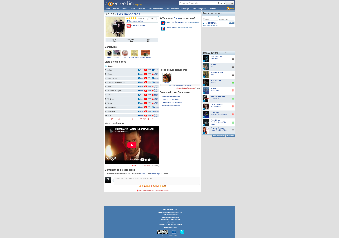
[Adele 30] (206, 64)
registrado (143, 174)
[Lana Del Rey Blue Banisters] (206, 104)
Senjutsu (214, 82)
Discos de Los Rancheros (171, 96)
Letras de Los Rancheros (170, 99)
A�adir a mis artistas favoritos (182, 22)
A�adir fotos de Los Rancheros (180, 85)
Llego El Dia (215, 98)
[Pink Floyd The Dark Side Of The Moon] (206, 120)
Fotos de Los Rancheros (186, 88)
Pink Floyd (215, 120)
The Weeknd (216, 56)
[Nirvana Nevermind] (206, 88)
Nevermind (215, 90)
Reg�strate (211, 23)
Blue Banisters (216, 106)
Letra (141, 70)
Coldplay (215, 112)
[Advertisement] (180, 50)
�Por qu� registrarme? (210, 25)
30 (212, 66)
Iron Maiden (216, 80)
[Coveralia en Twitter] (182, 232)
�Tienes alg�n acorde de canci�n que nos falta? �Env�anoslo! (132, 119)
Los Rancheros (128, 14)
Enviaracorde (156, 74)
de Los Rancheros (184, 18)
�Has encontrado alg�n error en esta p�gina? (153, 190)
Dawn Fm (214, 58)
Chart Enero (230, 135)
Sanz (212, 74)
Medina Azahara (218, 96)
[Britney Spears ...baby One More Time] (206, 128)
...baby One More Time (219, 130)
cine (232, 8)
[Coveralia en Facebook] (174, 232)
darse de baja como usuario (170, 219)
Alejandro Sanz (217, 72)
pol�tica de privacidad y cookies (170, 224)
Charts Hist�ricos (218, 135)
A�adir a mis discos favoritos (178, 28)
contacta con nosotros (171, 215)
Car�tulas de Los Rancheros (172, 102)
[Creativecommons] (162, 232)
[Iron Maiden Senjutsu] (206, 80)
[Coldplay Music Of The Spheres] (206, 112)
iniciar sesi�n (155, 174)
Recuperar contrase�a (227, 17)
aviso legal (170, 222)
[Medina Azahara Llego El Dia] (206, 96)
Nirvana (214, 88)
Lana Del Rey (217, 104)
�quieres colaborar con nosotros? (170, 212)
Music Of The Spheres (219, 114)
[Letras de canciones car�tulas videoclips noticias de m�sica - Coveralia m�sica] (119, 2)
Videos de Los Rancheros (142, 166)
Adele (213, 64)
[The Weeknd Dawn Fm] (206, 56)
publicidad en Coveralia (170, 217)
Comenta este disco (136, 21)
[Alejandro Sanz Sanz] (206, 72)
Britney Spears (217, 128)
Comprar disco (138, 25)
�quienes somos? (170, 227)
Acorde (156, 70)
